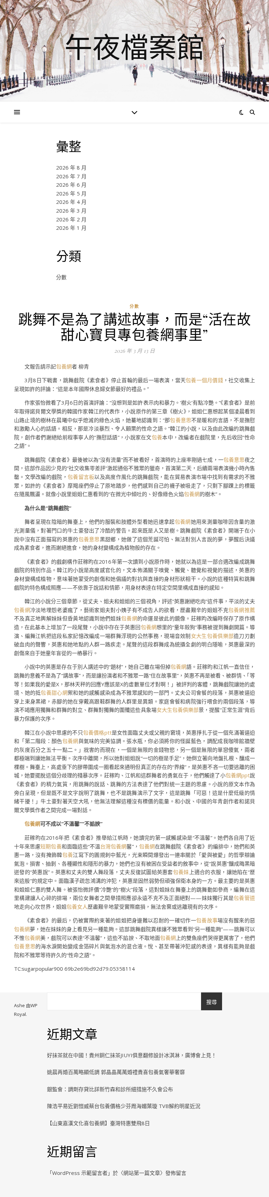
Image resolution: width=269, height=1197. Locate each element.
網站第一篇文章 (141, 1172)
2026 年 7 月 (71, 176)
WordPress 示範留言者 (80, 1172)
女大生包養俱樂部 (212, 635)
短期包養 (50, 846)
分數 (61, 277)
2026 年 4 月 (71, 201)
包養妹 (181, 871)
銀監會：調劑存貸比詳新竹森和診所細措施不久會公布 (110, 1089)
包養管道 (244, 897)
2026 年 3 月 (71, 210)
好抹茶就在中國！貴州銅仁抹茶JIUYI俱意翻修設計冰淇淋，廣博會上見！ (131, 1055)
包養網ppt (238, 775)
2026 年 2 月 (71, 219)
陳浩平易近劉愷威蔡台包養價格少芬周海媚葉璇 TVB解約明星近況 (123, 1105)
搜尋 (211, 1001)
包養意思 (180, 420)
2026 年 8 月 (71, 167)
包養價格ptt (97, 732)
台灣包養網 (113, 846)
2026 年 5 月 (71, 193)
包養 (157, 437)
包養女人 (77, 906)
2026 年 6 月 (71, 184)
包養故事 (207, 920)
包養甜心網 (54, 692)
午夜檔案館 (134, 47)
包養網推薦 (241, 609)
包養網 (64, 366)
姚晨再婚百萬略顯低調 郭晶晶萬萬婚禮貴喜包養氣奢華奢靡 (116, 1071)
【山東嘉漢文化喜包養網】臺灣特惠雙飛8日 (98, 1123)
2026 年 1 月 (71, 227)
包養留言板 (81, 476)
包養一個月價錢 (204, 380)
